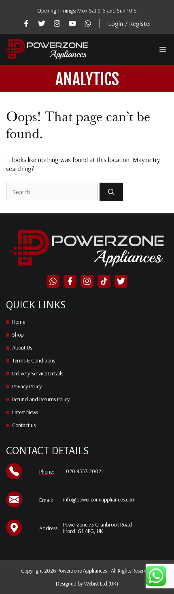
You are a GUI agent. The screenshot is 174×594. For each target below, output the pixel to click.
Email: (46, 499)
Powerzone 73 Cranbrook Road (97, 524)
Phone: (46, 471)
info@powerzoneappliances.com (99, 499)
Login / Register (129, 23)
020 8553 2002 (83, 471)
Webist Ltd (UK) (101, 583)
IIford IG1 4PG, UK (83, 531)
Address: (49, 528)
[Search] (111, 192)
